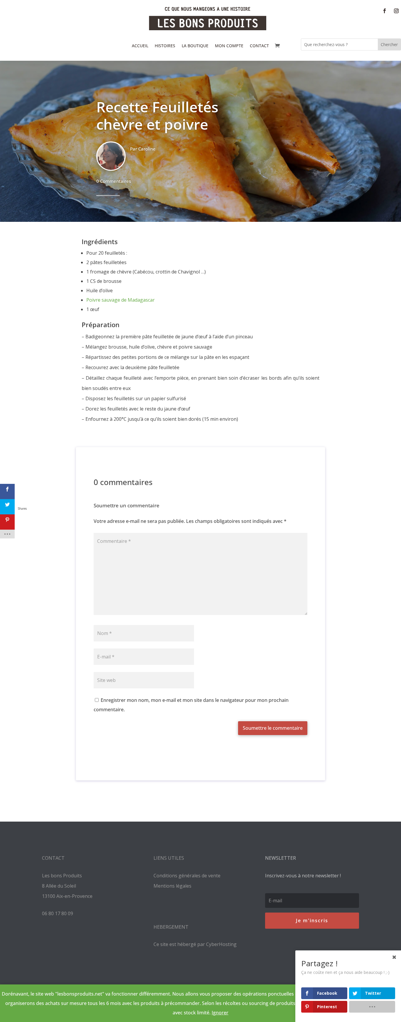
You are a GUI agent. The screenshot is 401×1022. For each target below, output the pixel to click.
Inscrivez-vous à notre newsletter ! (303, 875)
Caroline (147, 149)
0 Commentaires (113, 181)
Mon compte (229, 45)
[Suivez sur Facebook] (384, 11)
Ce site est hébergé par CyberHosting (195, 944)
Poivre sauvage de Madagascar (120, 300)
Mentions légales (172, 886)
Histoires (165, 45)
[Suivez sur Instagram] (396, 11)
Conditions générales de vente (187, 875)
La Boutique (195, 45)
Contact (259, 45)
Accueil (140, 45)
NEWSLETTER (280, 858)
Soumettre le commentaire (273, 728)
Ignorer (220, 1012)
